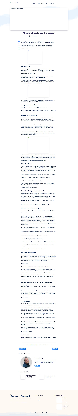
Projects (42, 3)
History (47, 3)
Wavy (31, 412)
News (34, 3)
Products (38, 3)
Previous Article (22, 348)
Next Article (55, 348)
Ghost (47, 412)
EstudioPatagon (38, 412)
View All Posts (37, 365)
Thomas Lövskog (38, 358)
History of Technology (33, 344)
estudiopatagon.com (24, 402)
